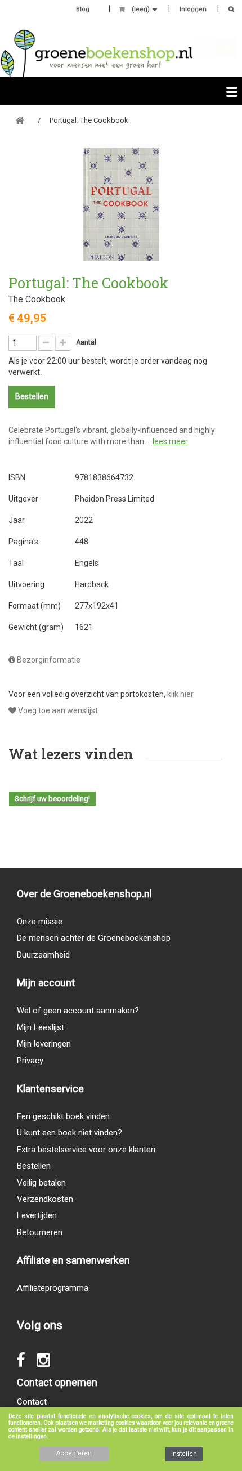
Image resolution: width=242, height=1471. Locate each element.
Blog (82, 9)
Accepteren (74, 1453)
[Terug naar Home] (19, 121)
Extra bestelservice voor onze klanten (86, 1149)
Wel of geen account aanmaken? (78, 1010)
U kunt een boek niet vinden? (69, 1133)
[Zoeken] (228, 10)
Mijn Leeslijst (40, 1027)
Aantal (86, 342)
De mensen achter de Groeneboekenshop (94, 938)
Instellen (184, 1453)
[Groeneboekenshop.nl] (96, 53)
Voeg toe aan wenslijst (57, 710)
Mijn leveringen (44, 1044)
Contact (32, 1402)
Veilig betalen (41, 1183)
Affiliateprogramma (52, 1288)
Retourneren (39, 1232)
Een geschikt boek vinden (63, 1116)
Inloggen (193, 9)
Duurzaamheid (43, 955)
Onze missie (39, 921)
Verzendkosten (45, 1199)
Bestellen (34, 1166)
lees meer (170, 441)
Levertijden (37, 1215)
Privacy (30, 1061)
